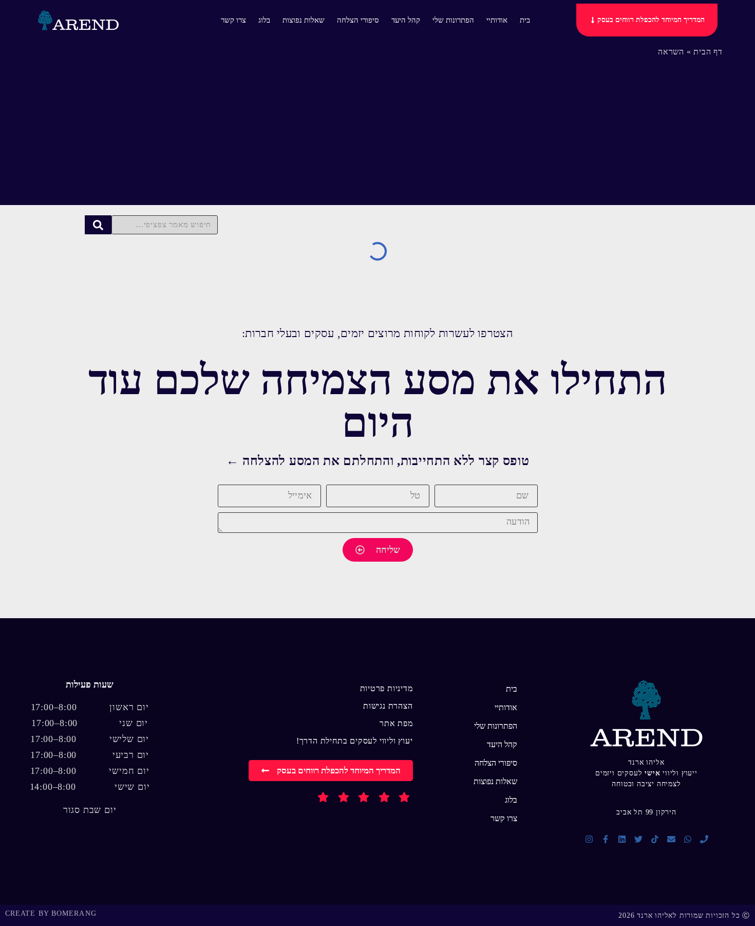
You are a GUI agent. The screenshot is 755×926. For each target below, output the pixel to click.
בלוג (264, 20)
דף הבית (708, 51)
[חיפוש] (98, 224)
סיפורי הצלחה (358, 20)
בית (525, 20)
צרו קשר (233, 20)
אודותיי (496, 20)
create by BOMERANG (51, 913)
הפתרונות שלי (453, 20)
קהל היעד (405, 20)
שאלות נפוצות (303, 20)
